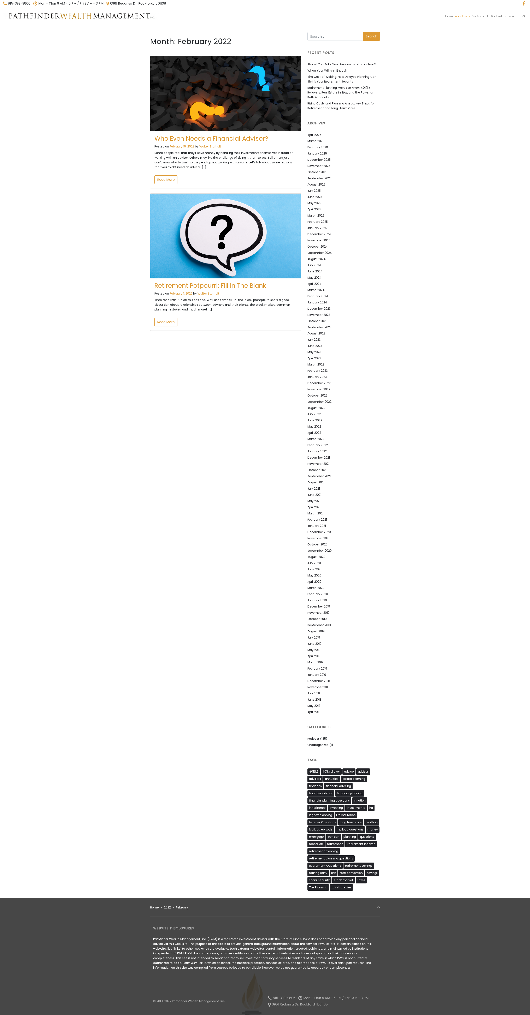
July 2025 (314, 191)
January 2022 (317, 451)
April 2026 (314, 135)
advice (349, 771)
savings (372, 873)
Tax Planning (318, 887)
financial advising (338, 786)
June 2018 (314, 699)
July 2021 (313, 489)
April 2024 (314, 284)
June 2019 (314, 644)
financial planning (350, 793)
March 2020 (315, 588)
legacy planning (320, 815)
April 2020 (314, 582)
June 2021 (314, 495)
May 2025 (314, 203)
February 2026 (317, 147)
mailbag (372, 822)
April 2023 (314, 358)
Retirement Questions (325, 866)
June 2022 (314, 420)
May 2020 (314, 575)
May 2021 (313, 501)
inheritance (317, 808)
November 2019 (318, 613)
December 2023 (319, 309)
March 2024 (316, 290)
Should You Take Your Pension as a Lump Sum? (341, 64)
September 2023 (319, 327)
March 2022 (315, 439)
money (372, 829)
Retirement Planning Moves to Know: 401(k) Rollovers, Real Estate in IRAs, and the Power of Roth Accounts (340, 92)
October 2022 (317, 395)
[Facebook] (524, 3)
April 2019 (313, 656)
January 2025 (317, 228)
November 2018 (318, 687)
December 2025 (319, 160)
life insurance (346, 815)
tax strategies (341, 887)
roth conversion (351, 873)
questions (367, 837)
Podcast (313, 739)
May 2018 (313, 706)
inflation (360, 800)
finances (315, 786)
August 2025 (316, 184)
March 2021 (315, 513)
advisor (363, 771)
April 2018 (313, 712)
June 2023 (314, 346)
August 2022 (316, 408)
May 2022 (314, 426)
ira (371, 808)
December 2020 (319, 532)
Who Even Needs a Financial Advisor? (211, 138)
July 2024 (314, 265)
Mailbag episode (320, 829)
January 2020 (317, 600)
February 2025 (317, 222)
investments (356, 808)
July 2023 (314, 340)
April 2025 (314, 209)
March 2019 (315, 662)
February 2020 (317, 594)
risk (333, 873)
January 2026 (317, 153)
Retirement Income (361, 844)
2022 (167, 907)
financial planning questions (329, 800)
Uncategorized (318, 745)
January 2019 (316, 675)
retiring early (318, 873)
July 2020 (314, 563)
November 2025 (318, 166)
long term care (351, 822)
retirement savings (358, 866)
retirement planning (323, 851)
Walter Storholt (210, 146)
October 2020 (317, 544)
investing (336, 808)
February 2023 (317, 371)
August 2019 (316, 631)
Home (154, 907)
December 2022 (319, 383)
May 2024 (314, 278)
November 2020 (318, 538)
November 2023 (318, 315)
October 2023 (317, 321)
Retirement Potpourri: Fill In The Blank (210, 285)
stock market (343, 880)
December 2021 (318, 457)
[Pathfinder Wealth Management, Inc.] (81, 16)
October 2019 (317, 619)
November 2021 (318, 464)
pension (333, 837)
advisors (315, 779)
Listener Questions (322, 822)
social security (319, 880)
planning (349, 837)
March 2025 (315, 215)
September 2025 (319, 178)
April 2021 (313, 507)
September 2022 (319, 402)
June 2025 (314, 197)
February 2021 (317, 520)
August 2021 (315, 482)
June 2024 (315, 271)
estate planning (353, 779)
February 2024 (317, 296)
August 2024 (316, 259)
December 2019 (318, 606)
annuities (331, 779)
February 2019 (317, 668)
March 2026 (315, 141)
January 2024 (317, 302)
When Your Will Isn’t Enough (327, 70)
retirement (335, 844)
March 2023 (315, 364)
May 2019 (313, 650)
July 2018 (313, 693)
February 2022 (317, 445)
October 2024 (317, 246)
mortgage (316, 837)
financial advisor (321, 793)
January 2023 (317, 377)
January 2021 (316, 526)
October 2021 (316, 470)
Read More (166, 179)
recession (316, 844)
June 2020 (314, 569)
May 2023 (314, 352)
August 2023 (316, 333)
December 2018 (318, 681)
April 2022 (314, 433)
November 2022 (318, 389)
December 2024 (319, 234)
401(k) (313, 771)
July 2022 (314, 414)
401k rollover (331, 771)
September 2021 (319, 476)
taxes (361, 880)
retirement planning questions (331, 858)
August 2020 (316, 557)
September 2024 (319, 253)
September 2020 (319, 551)
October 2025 (317, 172)
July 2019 (313, 637)
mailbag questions (350, 829)
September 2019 (319, 625)
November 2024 (319, 240)
